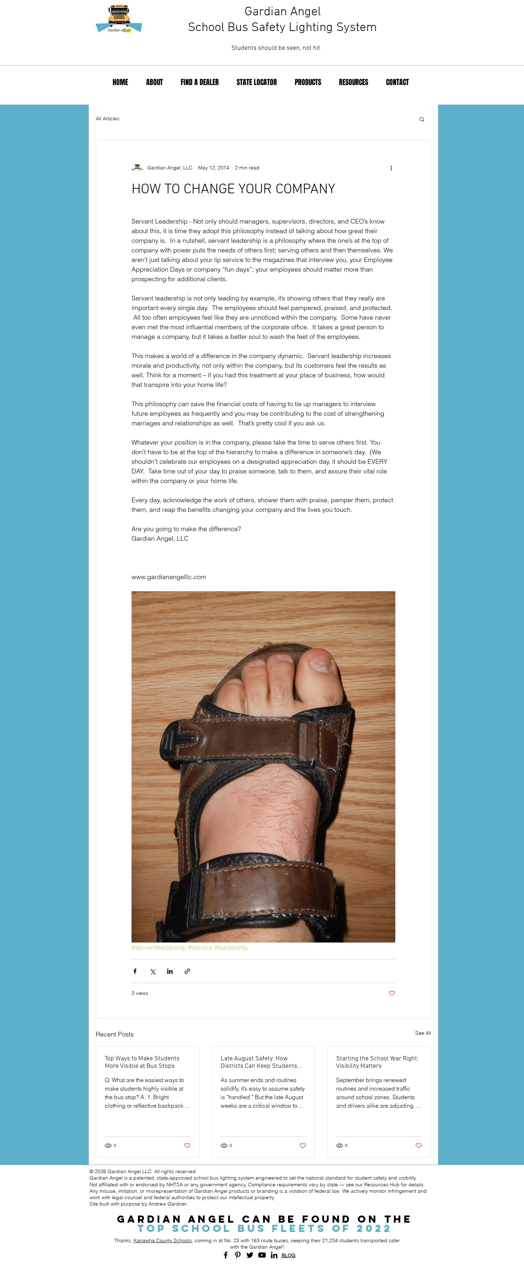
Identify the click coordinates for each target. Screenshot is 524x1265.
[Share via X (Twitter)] (152, 971)
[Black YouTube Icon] (262, 1255)
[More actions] (391, 167)
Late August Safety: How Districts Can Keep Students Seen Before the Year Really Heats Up (259, 1062)
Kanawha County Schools (163, 1240)
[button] (421, 119)
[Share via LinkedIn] (169, 971)
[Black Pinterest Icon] (237, 1255)
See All (423, 1033)
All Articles (107, 118)
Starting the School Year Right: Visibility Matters (377, 1062)
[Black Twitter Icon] (250, 1255)
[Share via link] (187, 971)
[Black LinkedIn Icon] (274, 1255)
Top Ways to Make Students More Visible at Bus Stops (142, 1062)
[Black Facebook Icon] (225, 1255)
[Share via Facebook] (135, 971)
